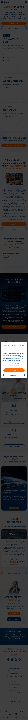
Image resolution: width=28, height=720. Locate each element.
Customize (13, 375)
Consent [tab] (6, 345)
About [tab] (22, 345)
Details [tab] (14, 345)
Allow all (14, 370)
